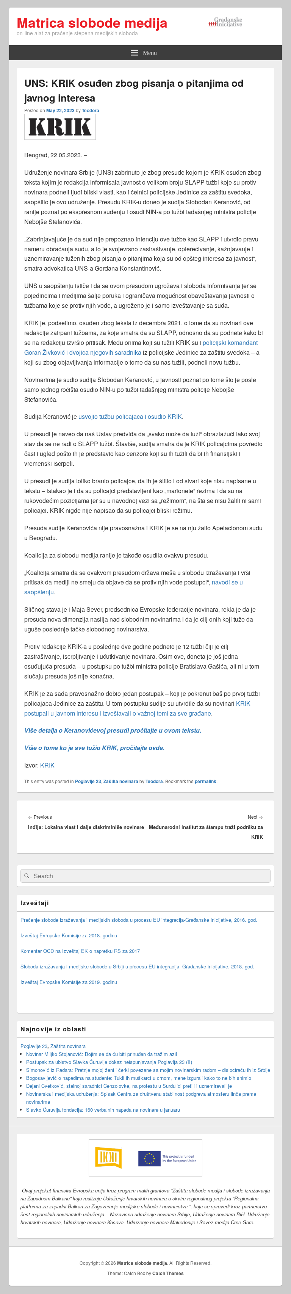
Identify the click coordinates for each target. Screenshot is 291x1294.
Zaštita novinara (120, 781)
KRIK (47, 765)
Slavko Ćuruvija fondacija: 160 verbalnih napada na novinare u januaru (103, 1109)
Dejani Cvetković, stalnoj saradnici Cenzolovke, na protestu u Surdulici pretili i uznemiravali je (129, 1085)
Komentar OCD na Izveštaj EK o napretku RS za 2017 (80, 950)
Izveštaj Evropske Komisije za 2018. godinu (68, 935)
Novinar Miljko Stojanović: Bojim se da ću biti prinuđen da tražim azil (101, 1053)
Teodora (90, 110)
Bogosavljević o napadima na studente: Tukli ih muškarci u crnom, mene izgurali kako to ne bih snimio (138, 1077)
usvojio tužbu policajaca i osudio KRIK (129, 416)
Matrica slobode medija (92, 22)
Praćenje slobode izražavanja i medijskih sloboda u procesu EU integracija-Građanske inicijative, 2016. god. (138, 919)
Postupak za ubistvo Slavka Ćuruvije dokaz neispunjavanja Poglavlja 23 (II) (109, 1061)
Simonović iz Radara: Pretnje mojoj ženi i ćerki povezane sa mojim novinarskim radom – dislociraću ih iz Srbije (148, 1069)
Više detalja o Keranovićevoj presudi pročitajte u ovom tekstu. (112, 730)
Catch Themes (168, 1273)
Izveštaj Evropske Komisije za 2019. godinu (68, 981)
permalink (205, 781)
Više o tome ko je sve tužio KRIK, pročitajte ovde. (94, 747)
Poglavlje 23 (88, 781)
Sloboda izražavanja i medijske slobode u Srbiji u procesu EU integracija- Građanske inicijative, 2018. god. (137, 966)
